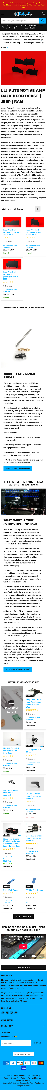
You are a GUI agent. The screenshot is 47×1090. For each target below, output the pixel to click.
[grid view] (37, 209)
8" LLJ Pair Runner (11, 890)
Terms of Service (34, 1078)
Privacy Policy (19, 1075)
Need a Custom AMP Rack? (18, 669)
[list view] (43, 209)
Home (3, 48)
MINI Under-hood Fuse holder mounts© (10, 792)
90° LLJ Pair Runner (34, 890)
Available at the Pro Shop (18, 468)
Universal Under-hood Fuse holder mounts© (33, 796)
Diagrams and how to (22, 1080)
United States (22, 1054)
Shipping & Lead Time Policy (15, 1078)
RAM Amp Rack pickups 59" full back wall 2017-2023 (12, 232)
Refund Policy (33, 1075)
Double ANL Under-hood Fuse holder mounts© (34, 838)
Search (9, 1075)
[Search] (42, 21)
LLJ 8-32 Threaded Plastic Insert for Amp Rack (11, 750)
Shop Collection (23, 917)
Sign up (37, 1043)
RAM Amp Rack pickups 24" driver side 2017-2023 (33, 232)
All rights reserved (23, 1086)
